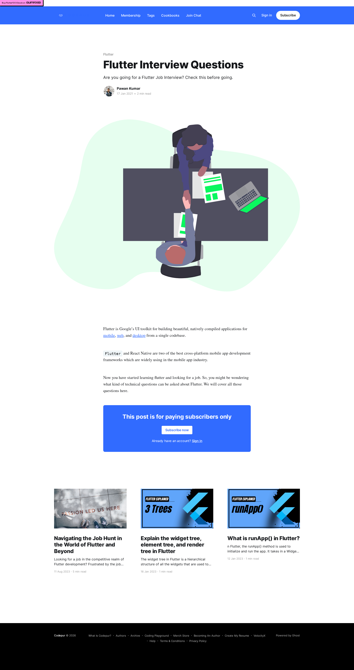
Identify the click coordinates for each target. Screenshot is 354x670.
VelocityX (259, 635)
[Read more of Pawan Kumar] (109, 91)
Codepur (59, 635)
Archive (135, 635)
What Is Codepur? (99, 635)
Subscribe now (177, 430)
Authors (121, 635)
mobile (109, 335)
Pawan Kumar (128, 88)
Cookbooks (170, 15)
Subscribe (288, 15)
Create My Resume (237, 635)
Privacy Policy (197, 641)
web (120, 335)
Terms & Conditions (172, 641)
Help (152, 641)
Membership (131, 15)
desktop (139, 335)
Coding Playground (157, 635)
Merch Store (181, 635)
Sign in (266, 15)
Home (110, 15)
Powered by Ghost (288, 635)
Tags (151, 15)
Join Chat (193, 15)
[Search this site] (254, 15)
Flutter (108, 54)
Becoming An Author (207, 635)
